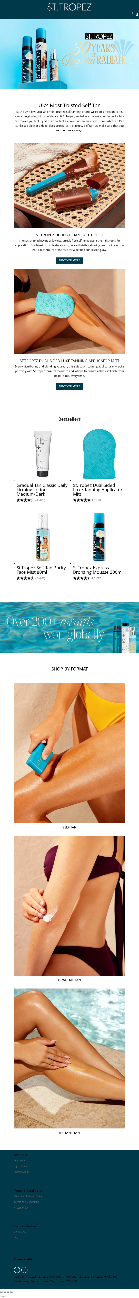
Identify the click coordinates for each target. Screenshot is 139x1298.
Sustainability (21, 1172)
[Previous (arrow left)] (1, 1296)
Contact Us (20, 1231)
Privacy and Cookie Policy (28, 1196)
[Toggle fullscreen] (4, 1292)
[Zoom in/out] (1, 1292)
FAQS (17, 1237)
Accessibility (21, 1207)
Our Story (19, 1160)
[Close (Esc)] (11, 1292)
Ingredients (20, 1166)
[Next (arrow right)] (4, 1296)
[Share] (8, 1292)
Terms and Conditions (26, 1201)
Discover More (69, 260)
